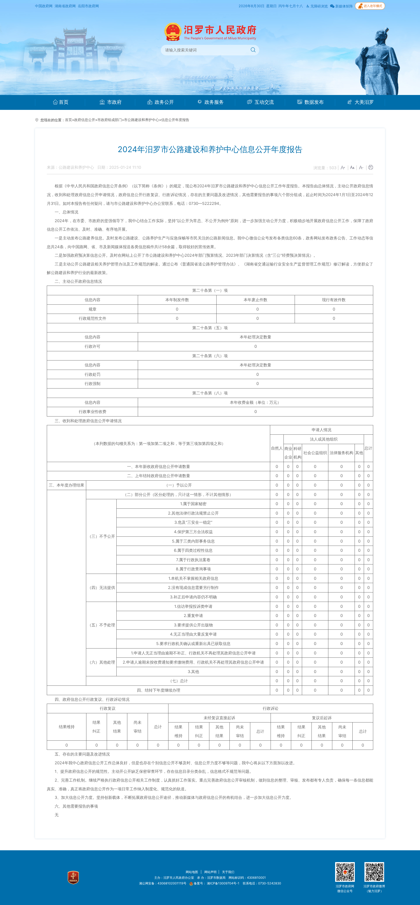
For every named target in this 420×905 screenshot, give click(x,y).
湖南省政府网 (65, 6)
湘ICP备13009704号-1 (223, 883)
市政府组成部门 (109, 120)
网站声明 (210, 872)
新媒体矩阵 (343, 6)
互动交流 (263, 102)
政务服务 (213, 102)
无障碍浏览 (319, 6)
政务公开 (163, 102)
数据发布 (313, 102)
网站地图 (192, 872)
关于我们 (228, 872)
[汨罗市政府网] (210, 31)
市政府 (114, 102)
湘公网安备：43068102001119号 (162, 883)
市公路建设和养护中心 (141, 120)
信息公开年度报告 (175, 120)
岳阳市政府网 (88, 6)
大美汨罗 (363, 102)
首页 (63, 102)
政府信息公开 (84, 120)
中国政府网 (43, 6)
